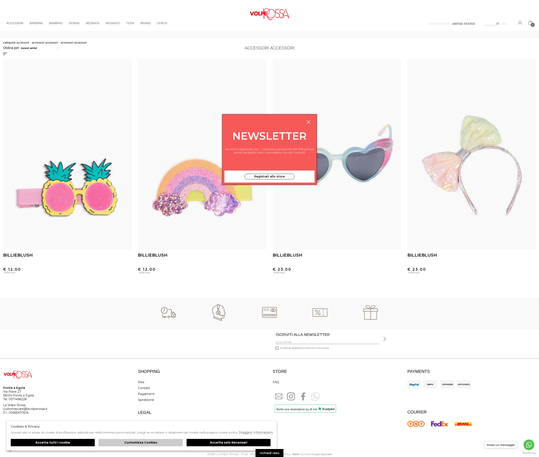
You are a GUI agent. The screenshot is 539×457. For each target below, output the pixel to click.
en (504, 24)
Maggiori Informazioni (256, 432)
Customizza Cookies (140, 442)
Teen (130, 23)
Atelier (295, 454)
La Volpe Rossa (269, 15)
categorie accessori (16, 42)
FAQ (276, 382)
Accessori (14, 23)
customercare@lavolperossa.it (25, 409)
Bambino (56, 23)
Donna (74, 23)
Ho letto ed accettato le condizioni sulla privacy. (304, 348)
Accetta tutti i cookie (52, 442)
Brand (145, 23)
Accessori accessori (45, 42)
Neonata (92, 23)
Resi (141, 382)
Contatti (144, 388)
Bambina (36, 23)
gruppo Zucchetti (322, 454)
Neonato (113, 23)
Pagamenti (146, 394)
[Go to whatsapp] (529, 445)
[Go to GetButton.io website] (529, 453)
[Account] (520, 23)
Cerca (162, 23)
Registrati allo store (269, 176)
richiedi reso (269, 453)
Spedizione (146, 400)
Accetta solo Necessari (228, 442)
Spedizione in (452, 24)
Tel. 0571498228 (15, 399)
